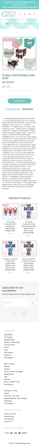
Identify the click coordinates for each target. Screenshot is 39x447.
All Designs (8, 401)
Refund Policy (9, 416)
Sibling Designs (9, 340)
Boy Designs (8, 335)
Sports (6, 347)
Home (7, 23)
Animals (7, 366)
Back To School (9, 364)
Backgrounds (8, 374)
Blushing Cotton (24, 443)
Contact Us (8, 421)
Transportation (9, 345)
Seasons (7, 369)
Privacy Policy (9, 419)
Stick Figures (8, 352)
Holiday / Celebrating (11, 342)
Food (6, 350)
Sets (5, 377)
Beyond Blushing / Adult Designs (15, 398)
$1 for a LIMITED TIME (11, 382)
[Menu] (34, 14)
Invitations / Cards (10, 391)
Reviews (28, 109)
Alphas (6, 393)
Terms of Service (10, 414)
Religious (7, 355)
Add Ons (7, 379)
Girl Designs (8, 337)
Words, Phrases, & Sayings (13, 372)
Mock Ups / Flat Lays (11, 396)
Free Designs (8, 358)
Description (13, 109)
